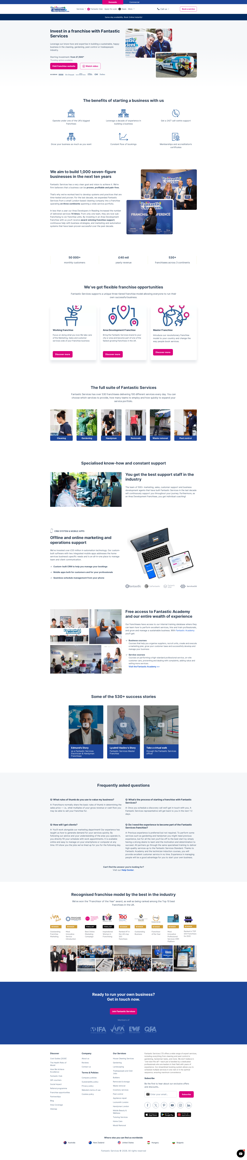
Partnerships (55, 1096)
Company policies (89, 1078)
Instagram (180, 1105)
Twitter (156, 1105)
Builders (116, 1077)
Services (80, 9)
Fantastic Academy (185, 630)
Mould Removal (119, 1125)
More (130, 9)
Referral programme (58, 1088)
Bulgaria (180, 1142)
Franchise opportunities (60, 1092)
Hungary (155, 1142)
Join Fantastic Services (123, 1011)
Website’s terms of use (91, 1090)
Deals (124, 9)
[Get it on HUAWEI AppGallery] (184, 1114)
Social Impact (56, 1084)
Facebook (147, 1105)
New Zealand (98, 1142)
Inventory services (120, 1090)
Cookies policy (88, 1094)
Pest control (118, 1094)
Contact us (86, 1067)
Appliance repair (120, 1098)
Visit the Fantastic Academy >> (144, 666)
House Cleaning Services (123, 1058)
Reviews (85, 1062)
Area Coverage (56, 1105)
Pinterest (164, 1105)
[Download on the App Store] (151, 1114)
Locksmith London (120, 1102)
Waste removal (119, 1086)
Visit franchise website (63, 66)
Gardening (117, 1062)
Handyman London (121, 1106)
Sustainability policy (90, 1082)
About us (85, 1058)
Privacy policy (88, 1086)
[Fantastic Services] (59, 8)
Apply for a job (110, 9)
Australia (71, 1142)
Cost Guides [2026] (58, 1058)
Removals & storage (121, 1082)
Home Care (117, 1121)
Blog (52, 1101)
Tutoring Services (120, 1117)
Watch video (92, 66)
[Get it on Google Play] (168, 1114)
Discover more (62, 354)
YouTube (172, 1105)
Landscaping (118, 1067)
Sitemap (53, 1109)
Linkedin (189, 1105)
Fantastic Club (97, 9)
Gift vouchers (55, 1080)
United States (128, 1142)
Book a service (188, 9)
